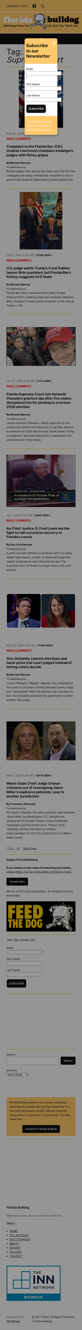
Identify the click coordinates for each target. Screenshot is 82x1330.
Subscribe (36, 109)
